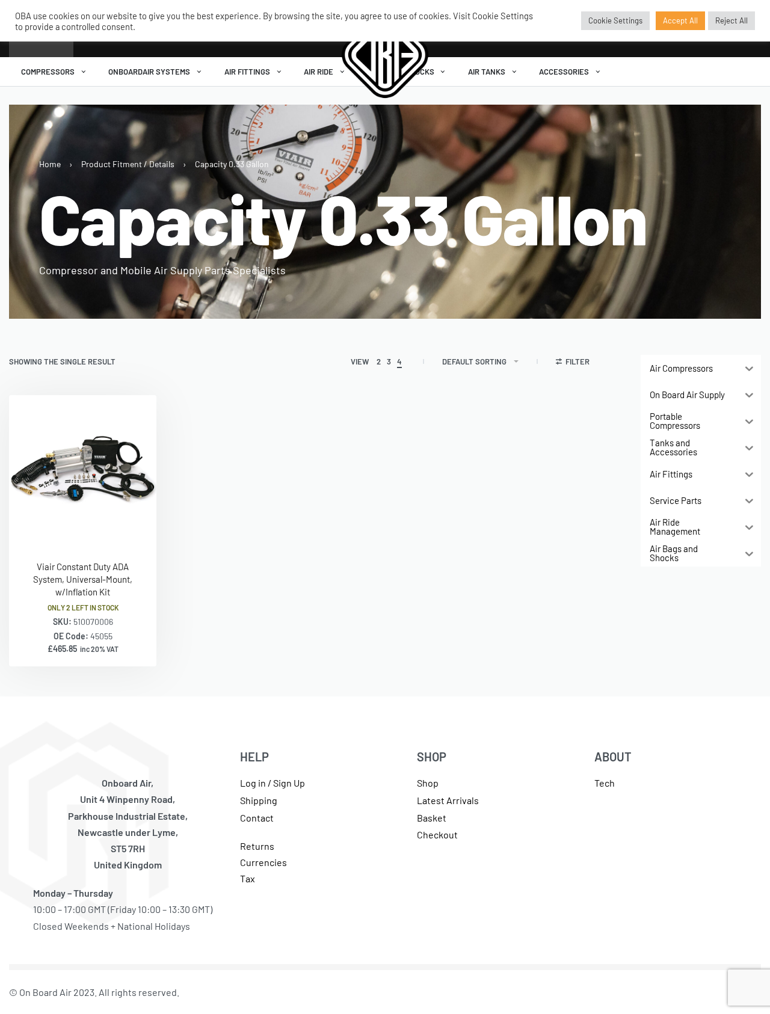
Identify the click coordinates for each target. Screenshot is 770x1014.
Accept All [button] (680, 20)
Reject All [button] (731, 20)
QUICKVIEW (108, 526)
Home (50, 164)
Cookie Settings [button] (615, 20)
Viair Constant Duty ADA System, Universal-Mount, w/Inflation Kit (82, 579)
